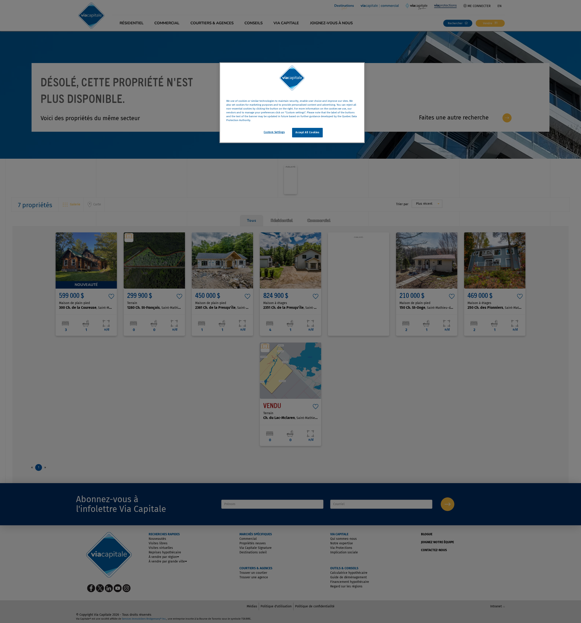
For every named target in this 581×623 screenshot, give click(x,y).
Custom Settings (274, 132)
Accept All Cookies (307, 132)
